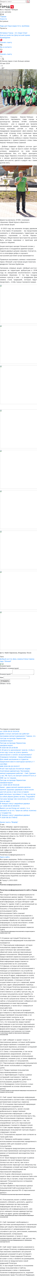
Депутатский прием (22, 35)
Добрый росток (6, 659)
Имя (1, 677)
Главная (3, 17)
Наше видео (13, 26)
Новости (3, 19)
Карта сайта (4, 857)
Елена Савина (28, 659)
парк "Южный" (5, 661)
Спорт (25, 33)
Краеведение (5, 37)
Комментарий (6, 674)
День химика (18, 659)
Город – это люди (15, 33)
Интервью (4, 33)
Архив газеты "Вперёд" (9, 822)
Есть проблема (23, 26)
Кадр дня (4, 26)
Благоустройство (7, 35)
